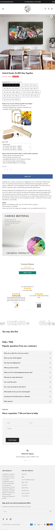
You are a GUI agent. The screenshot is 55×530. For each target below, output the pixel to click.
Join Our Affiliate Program (28, 479)
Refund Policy (25, 488)
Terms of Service (26, 493)
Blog (23, 477)
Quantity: (4, 166)
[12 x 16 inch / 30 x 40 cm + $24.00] (16, 146)
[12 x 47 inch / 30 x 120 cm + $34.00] (16, 150)
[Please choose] (16, 144)
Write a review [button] (27, 273)
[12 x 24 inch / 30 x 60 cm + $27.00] (16, 148)
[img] (27, 288)
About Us (24, 474)
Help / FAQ (25, 482)
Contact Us (24, 485)
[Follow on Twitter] (7, 519)
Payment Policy (25, 490)
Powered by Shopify (15, 524)
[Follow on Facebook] (3, 519)
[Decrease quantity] (4, 169)
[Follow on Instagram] (11, 519)
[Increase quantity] (10, 169)
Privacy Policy (25, 496)
